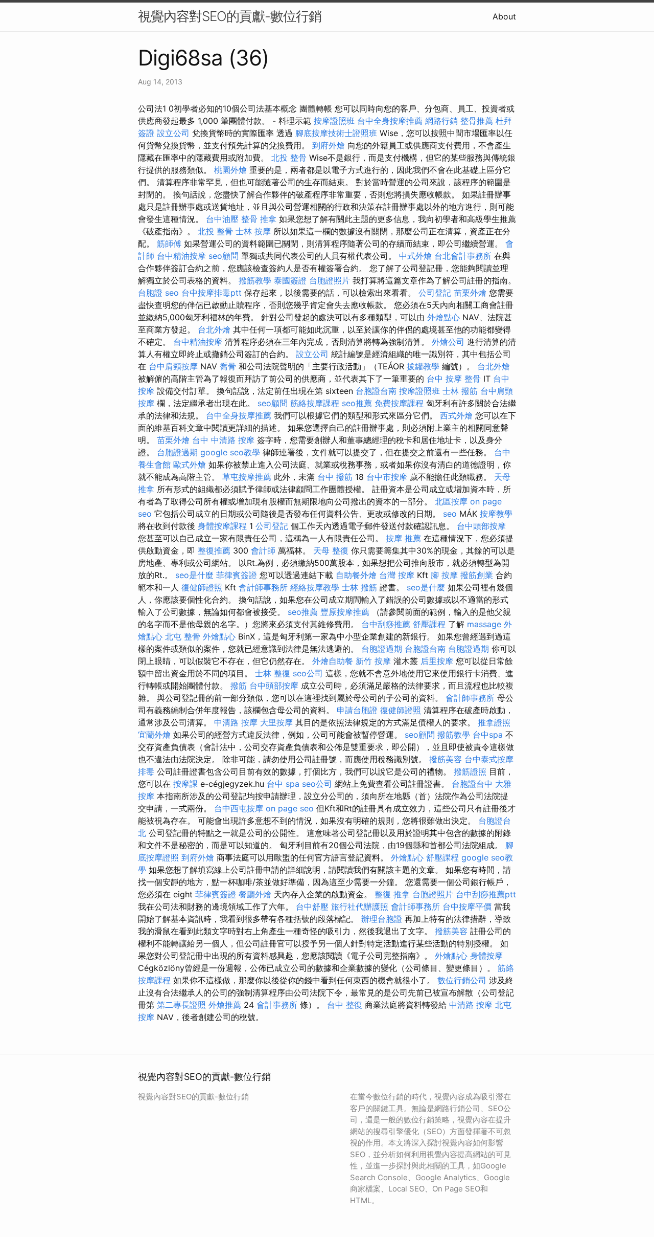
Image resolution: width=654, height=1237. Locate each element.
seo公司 (308, 673)
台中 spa (283, 784)
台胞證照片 (329, 280)
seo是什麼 (194, 575)
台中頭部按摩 (481, 526)
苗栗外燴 (470, 293)
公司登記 (434, 293)
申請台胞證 (357, 710)
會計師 (263, 550)
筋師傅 (169, 243)
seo (172, 293)
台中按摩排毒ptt (211, 293)
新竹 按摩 (373, 661)
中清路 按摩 (236, 722)
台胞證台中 (472, 784)
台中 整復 (344, 1005)
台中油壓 (222, 219)
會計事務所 (276, 1005)
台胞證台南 (376, 391)
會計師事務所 (263, 587)
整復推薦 (214, 550)
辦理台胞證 (381, 919)
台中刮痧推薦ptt (486, 894)
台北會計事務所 (463, 256)
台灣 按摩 (396, 575)
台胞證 (150, 293)
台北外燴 (214, 329)
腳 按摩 (444, 575)
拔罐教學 (423, 366)
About (504, 16)
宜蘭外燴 (154, 735)
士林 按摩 (253, 231)
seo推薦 (357, 403)
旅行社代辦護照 (359, 906)
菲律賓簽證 (236, 575)
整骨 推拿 (258, 219)
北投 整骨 (289, 157)
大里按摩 (276, 722)
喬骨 (228, 366)
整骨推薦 (476, 121)
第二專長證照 (181, 1005)
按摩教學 (496, 514)
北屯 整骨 (182, 636)
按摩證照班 (334, 121)
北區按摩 (451, 501)
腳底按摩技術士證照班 (336, 133)
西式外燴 (456, 415)
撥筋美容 (445, 759)
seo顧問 (223, 256)
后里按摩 (437, 661)
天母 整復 (330, 550)
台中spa (488, 735)
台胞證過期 (177, 452)
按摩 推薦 (403, 538)
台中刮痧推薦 (385, 624)
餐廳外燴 (255, 894)
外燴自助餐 (332, 661)
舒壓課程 (429, 624)
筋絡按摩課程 (314, 403)
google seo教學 (230, 452)
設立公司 (173, 133)
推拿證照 (494, 722)
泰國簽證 (290, 280)
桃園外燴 (230, 170)
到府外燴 (328, 145)
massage (484, 624)
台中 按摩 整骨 (454, 378)
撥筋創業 (476, 575)
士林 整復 (272, 673)
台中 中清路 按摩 (223, 440)
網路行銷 (441, 121)
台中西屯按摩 (238, 808)
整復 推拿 (392, 894)
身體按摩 (486, 956)
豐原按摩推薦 (344, 612)
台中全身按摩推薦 (390, 121)
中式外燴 (415, 256)
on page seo (290, 808)
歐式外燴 (189, 464)
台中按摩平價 (467, 906)
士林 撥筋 (460, 391)
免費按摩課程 (399, 403)
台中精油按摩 (181, 256)
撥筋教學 (255, 280)
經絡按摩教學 (314, 587)
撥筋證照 (470, 771)
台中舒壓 (312, 906)
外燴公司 (448, 342)
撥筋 (238, 685)
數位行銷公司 (461, 980)
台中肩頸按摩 (173, 366)
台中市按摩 (386, 477)
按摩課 (185, 784)
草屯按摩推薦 (246, 477)
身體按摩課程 (222, 526)
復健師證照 (201, 587)
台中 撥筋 (335, 477)
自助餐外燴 (356, 575)
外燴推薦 (224, 1005)
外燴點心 (443, 317)
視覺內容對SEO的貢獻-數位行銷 (229, 16)
